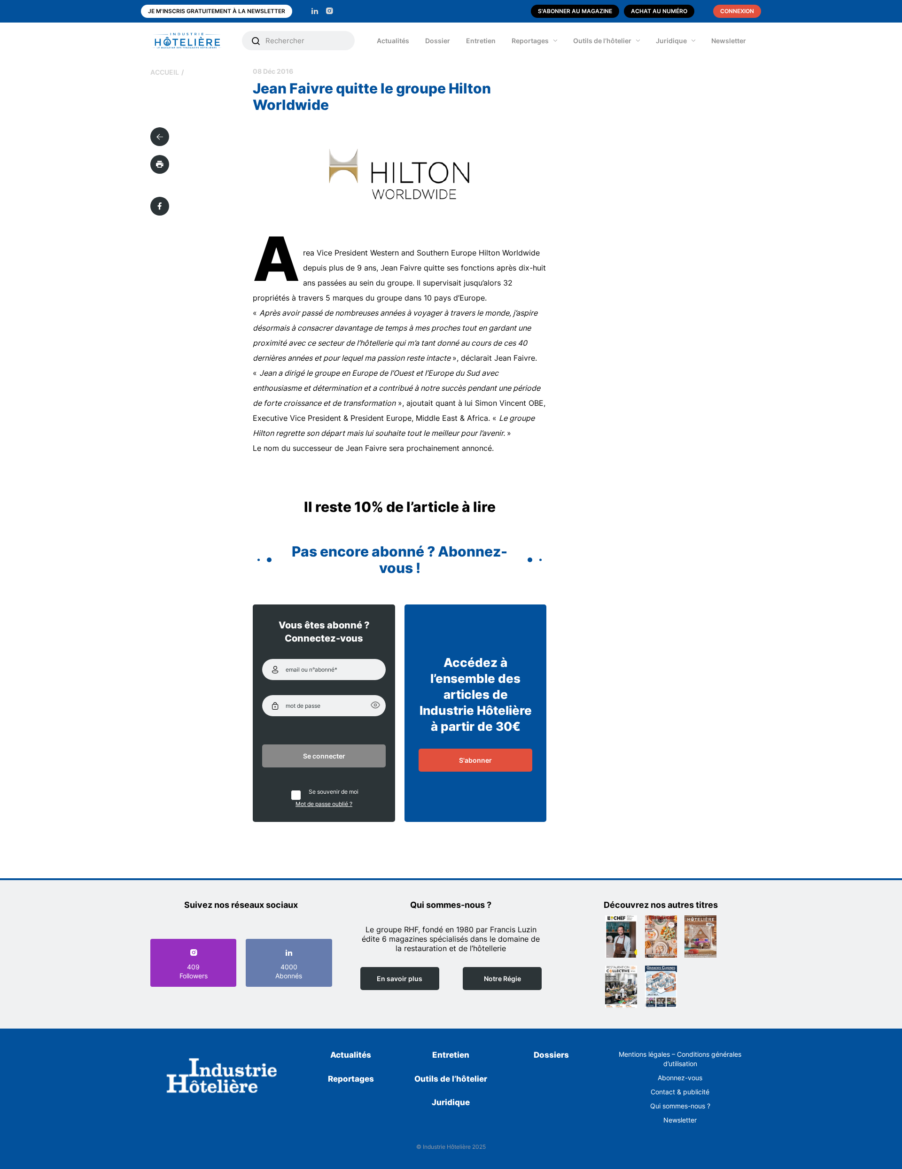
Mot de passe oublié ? (323, 803)
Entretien (481, 41)
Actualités (393, 41)
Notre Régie (502, 979)
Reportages (530, 41)
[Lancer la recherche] (256, 40)
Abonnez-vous (680, 1078)
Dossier (437, 41)
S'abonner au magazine (575, 11)
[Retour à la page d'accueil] (222, 1077)
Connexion (737, 11)
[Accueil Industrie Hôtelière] (193, 40)
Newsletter (728, 41)
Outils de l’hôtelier (602, 41)
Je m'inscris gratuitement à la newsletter (216, 11)
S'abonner (475, 760)
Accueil (164, 72)
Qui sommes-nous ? (680, 1106)
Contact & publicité (680, 1092)
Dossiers (551, 1055)
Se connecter (324, 756)
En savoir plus (399, 979)
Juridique (671, 41)
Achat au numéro (659, 11)
